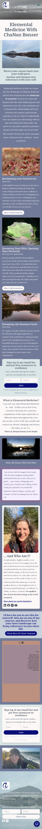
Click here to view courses (21, 633)
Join (21, 385)
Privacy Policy (21, 825)
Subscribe (21, 816)
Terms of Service (8, 825)
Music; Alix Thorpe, (14, 462)
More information (13, 288)
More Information (13, 212)
